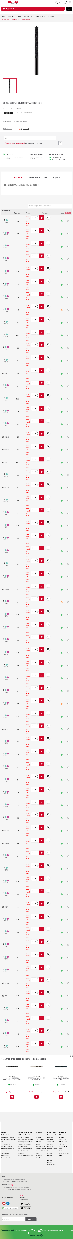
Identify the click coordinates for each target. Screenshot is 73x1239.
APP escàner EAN (6, 1144)
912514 (6, 273)
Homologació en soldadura (26, 1141)
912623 (6, 387)
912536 (6, 616)
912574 (6, 907)
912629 (6, 437)
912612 (6, 1048)
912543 (6, 667)
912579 (6, 946)
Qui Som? (39, 1132)
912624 (6, 400)
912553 (6, 756)
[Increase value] (38, 216)
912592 (6, 983)
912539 (6, 641)
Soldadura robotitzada (24, 1144)
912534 (6, 589)
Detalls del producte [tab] (38, 177)
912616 (6, 336)
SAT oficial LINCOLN (24, 1135)
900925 (6, 462)
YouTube (4, 1203)
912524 (6, 527)
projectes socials (35, 1235)
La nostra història (41, 1139)
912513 (6, 260)
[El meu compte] (56, 2)
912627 (6, 425)
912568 (6, 870)
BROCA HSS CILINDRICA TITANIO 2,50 (36, 1079)
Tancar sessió (52, 1164)
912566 (6, 843)
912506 (6, 222)
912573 (6, 895)
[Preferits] (60, 2)
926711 (6, 831)
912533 (6, 578)
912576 (6, 921)
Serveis (3, 1132)
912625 (6, 413)
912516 (6, 298)
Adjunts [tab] (56, 177)
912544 (6, 679)
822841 (6, 729)
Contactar (62, 1151)
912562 (6, 819)
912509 (6, 235)
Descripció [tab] (17, 177)
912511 (6, 248)
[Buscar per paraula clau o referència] (69, 9)
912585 (6, 959)
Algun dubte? (25, 129)
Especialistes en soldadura (25, 1139)
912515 (6, 286)
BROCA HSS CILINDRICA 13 (60, 1079)
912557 (6, 781)
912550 (6, 743)
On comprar (39, 1155)
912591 (6, 972)
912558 (6, 794)
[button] (68, 221)
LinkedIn (8, 1203)
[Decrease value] (38, 219)
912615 (6, 324)
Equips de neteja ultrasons (25, 1148)
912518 (6, 311)
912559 (6, 806)
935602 (6, 488)
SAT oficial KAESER (23, 1137)
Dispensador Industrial (7, 1137)
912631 (6, 450)
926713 (6, 476)
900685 (6, 502)
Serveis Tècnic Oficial (25, 1132)
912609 (6, 1035)
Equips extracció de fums (25, 1155)
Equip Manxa (39, 1158)
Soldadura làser (22, 1146)
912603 (6, 1022)
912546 (6, 705)
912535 (6, 603)
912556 (6, 768)
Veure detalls (8, 121)
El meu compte (51, 1132)
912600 (6, 1010)
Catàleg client (5, 1135)
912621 (6, 373)
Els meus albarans (52, 1148)
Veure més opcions (23, 121)
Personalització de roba (7, 1158)
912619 (6, 362)
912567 (6, 857)
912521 (6, 514)
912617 (6, 349)
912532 (6, 565)
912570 (6, 883)
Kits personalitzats (6, 1146)
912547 (6, 718)
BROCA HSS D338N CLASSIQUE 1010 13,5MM (12, 1079)
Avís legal (61, 1144)
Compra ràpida (5, 1153)
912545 (6, 692)
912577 (6, 933)
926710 (6, 654)
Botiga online (4, 1155)
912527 (6, 540)
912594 (6, 996)
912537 (6, 629)
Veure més (17, 1185)
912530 (6, 552)
